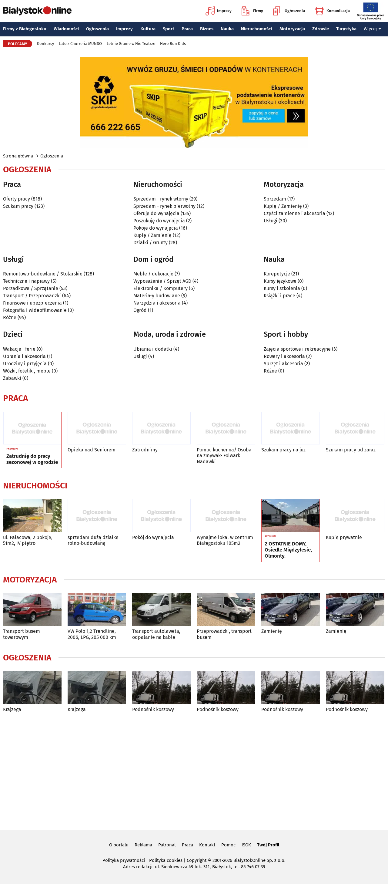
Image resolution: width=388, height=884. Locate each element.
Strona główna (18, 156)
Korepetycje (277, 274)
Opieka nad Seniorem (91, 450)
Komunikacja (338, 10)
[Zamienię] (290, 609)
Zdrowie (320, 29)
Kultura (148, 29)
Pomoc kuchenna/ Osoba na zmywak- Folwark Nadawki (224, 455)
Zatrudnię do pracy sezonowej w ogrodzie (32, 459)
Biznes (206, 29)
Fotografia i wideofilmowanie (35, 310)
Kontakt (207, 845)
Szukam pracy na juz (283, 450)
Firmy (258, 10)
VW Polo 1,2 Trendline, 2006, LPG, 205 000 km (92, 634)
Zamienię (271, 631)
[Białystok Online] (37, 10)
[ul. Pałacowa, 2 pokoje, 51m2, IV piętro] (32, 515)
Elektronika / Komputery (160, 288)
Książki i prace (279, 296)
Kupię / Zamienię (152, 235)
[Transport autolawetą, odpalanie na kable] (161, 609)
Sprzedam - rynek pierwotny (164, 206)
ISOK (246, 845)
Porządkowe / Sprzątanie (30, 288)
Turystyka (346, 29)
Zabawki (12, 378)
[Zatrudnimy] (161, 428)
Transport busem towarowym (21, 634)
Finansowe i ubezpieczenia (32, 303)
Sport (168, 29)
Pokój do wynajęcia (153, 537)
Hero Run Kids (173, 44)
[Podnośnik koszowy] (161, 687)
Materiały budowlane (156, 296)
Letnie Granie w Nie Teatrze (131, 44)
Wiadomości (66, 29)
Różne (9, 317)
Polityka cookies (165, 860)
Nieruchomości (256, 29)
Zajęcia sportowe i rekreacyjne (297, 349)
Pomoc (228, 845)
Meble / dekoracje (153, 274)
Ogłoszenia (295, 10)
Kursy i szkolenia (282, 288)
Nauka (227, 29)
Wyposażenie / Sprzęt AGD (162, 281)
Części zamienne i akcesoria (294, 213)
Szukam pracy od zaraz (351, 450)
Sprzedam (275, 199)
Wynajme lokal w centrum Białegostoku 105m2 (225, 540)
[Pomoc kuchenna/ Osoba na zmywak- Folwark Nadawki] (226, 428)
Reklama (143, 845)
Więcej (370, 29)
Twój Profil (268, 845)
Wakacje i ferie (19, 349)
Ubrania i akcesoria (24, 356)
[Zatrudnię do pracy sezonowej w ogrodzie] (32, 428)
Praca (187, 29)
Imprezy (224, 10)
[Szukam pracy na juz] (290, 428)
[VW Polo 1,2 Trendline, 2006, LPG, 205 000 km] (97, 609)
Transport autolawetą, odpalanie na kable (156, 634)
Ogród (140, 310)
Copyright (196, 860)
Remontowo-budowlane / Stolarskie (42, 274)
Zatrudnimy (145, 450)
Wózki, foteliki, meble (27, 371)
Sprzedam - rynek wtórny (160, 199)
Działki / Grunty (150, 242)
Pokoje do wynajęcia (155, 228)
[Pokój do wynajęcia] (161, 515)
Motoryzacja (292, 29)
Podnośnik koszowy (153, 709)
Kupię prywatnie (344, 537)
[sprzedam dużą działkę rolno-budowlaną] (97, 515)
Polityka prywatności (123, 860)
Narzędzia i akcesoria (157, 303)
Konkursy (45, 44)
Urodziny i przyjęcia (25, 363)
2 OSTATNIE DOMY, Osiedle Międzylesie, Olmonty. (288, 550)
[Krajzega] (32, 687)
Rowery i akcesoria (284, 356)
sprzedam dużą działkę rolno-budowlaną (93, 540)
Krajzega (12, 709)
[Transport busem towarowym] (32, 609)
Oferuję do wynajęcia (156, 213)
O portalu (119, 845)
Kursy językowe (280, 281)
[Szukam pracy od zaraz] (355, 428)
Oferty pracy (16, 199)
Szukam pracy (18, 206)
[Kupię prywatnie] (355, 515)
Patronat (167, 845)
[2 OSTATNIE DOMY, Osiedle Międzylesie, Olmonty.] (290, 515)
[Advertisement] (194, 769)
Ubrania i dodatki (152, 349)
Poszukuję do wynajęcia (159, 221)
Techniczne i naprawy (26, 281)
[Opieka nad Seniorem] (97, 428)
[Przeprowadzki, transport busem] (226, 609)
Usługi (270, 221)
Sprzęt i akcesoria (283, 363)
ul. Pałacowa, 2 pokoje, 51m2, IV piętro (27, 540)
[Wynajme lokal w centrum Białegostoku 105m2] (226, 515)
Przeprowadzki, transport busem (224, 634)
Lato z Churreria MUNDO (80, 44)
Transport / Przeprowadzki (32, 296)
